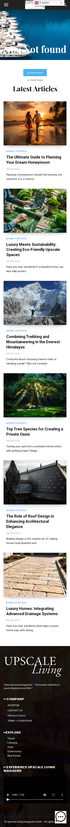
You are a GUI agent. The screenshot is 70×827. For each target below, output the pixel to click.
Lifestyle (12, 742)
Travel (11, 738)
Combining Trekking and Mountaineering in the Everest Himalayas (33, 341)
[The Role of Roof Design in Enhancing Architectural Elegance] (35, 482)
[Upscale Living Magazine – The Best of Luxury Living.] (34, 666)
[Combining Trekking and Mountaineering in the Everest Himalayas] (35, 303)
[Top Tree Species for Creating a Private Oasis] (35, 395)
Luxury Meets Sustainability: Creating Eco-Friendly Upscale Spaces (33, 249)
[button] (6, 5)
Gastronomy (14, 751)
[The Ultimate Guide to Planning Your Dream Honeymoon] (35, 123)
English (44, 2)
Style (10, 746)
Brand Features (16, 151)
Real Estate (13, 755)
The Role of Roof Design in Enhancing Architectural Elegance (30, 521)
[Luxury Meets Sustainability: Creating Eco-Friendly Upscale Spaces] (35, 211)
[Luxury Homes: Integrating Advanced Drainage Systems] (35, 575)
